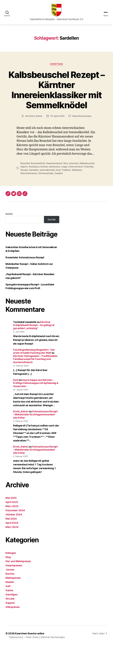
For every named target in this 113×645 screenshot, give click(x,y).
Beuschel (25, 163)
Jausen (10, 569)
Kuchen (10, 573)
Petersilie (88, 166)
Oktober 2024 (14, 514)
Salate (9, 590)
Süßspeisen (13, 607)
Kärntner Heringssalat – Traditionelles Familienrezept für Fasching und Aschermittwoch (35, 359)
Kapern (24, 166)
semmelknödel (47, 170)
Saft (8, 586)
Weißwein (77, 170)
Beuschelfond (38, 163)
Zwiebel (58, 173)
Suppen (10, 602)
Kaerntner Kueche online (29, 633)
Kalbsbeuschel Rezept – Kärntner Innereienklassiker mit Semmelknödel (56, 89)
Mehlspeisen (13, 577)
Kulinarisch (54, 166)
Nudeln (10, 582)
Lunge (64, 166)
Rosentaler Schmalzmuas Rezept (25, 257)
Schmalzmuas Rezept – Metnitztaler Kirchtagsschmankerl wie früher (35, 414)
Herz (65, 163)
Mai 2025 (11, 497)
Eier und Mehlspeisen (18, 561)
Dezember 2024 (15, 510)
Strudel (10, 598)
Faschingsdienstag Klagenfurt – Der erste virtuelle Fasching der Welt (34, 351)
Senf (58, 170)
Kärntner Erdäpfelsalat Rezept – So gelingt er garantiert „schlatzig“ (34, 325)
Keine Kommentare (82, 116)
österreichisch (75, 166)
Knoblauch (34, 166)
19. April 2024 (57, 116)
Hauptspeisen (14, 565)
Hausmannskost (54, 163)
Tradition (66, 170)
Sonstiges (56, 64)
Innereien (74, 163)
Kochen (44, 166)
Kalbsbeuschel (87, 163)
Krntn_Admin (35, 116)
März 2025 (12, 506)
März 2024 (12, 527)
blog (8, 557)
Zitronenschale (45, 173)
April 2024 (12, 522)
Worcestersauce (28, 173)
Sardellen (34, 170)
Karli (15, 379)
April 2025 (12, 502)
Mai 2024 (11, 518)
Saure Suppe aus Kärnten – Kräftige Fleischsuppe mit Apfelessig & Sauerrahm (35, 383)
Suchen (9, 213)
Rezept (24, 170)
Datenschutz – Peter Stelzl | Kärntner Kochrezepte (37, 637)
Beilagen (11, 552)
